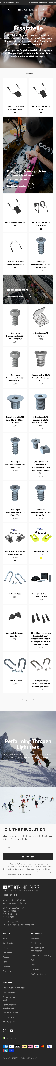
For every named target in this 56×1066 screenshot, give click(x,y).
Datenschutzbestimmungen (30, 1036)
